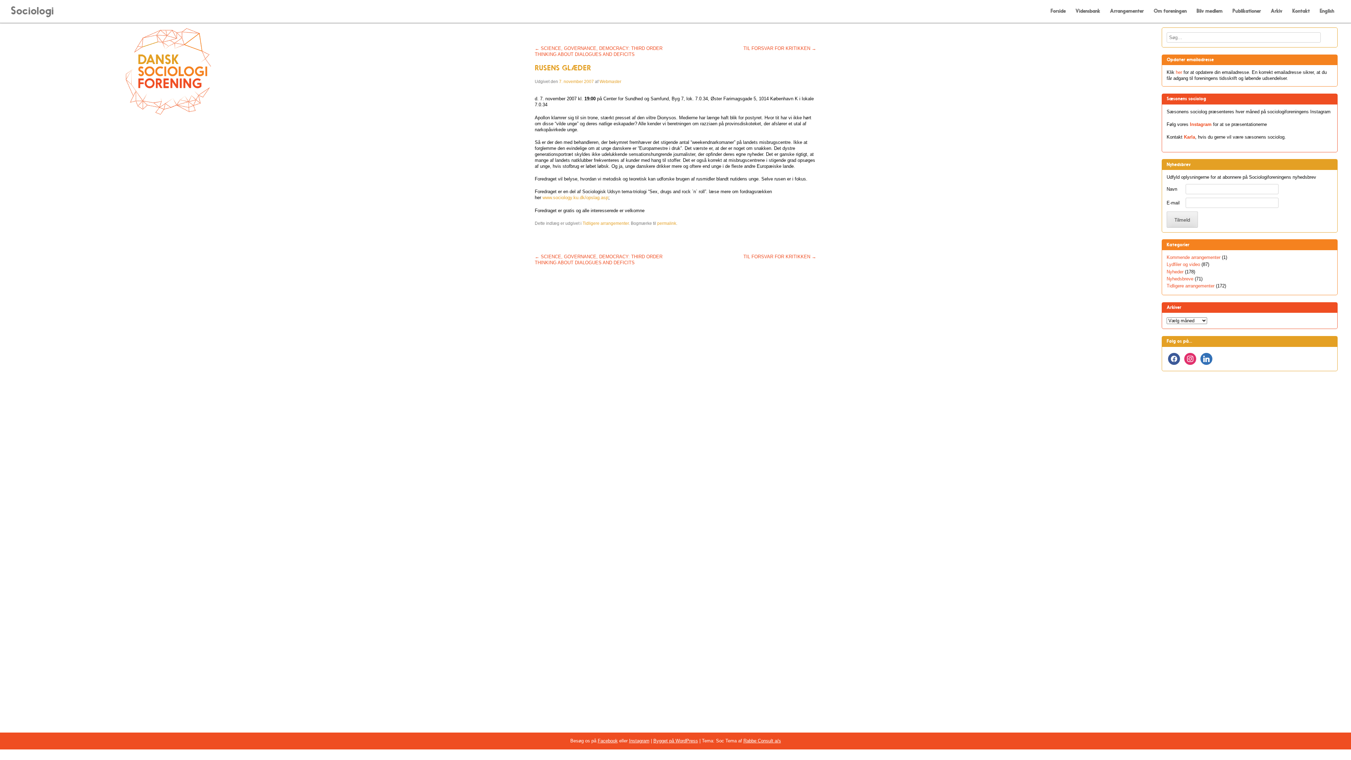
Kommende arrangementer (1193, 257)
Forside (1058, 11)
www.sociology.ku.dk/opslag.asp (575, 197)
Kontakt (1301, 11)
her (1179, 72)
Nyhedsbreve (1180, 278)
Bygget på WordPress (675, 740)
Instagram (1201, 124)
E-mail (1173, 202)
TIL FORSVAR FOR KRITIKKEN (779, 48)
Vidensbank (1088, 11)
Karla (1189, 137)
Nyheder (1175, 271)
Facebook (608, 740)
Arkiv (1276, 11)
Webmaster (610, 81)
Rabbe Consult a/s (762, 740)
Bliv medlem (1210, 11)
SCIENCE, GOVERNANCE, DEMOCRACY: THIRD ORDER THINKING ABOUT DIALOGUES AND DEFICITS (598, 51)
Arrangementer (1127, 11)
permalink (666, 223)
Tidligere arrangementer (606, 223)
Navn (1172, 189)
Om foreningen (1170, 11)
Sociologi (32, 10)
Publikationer (1246, 11)
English (1327, 11)
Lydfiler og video (1183, 264)
